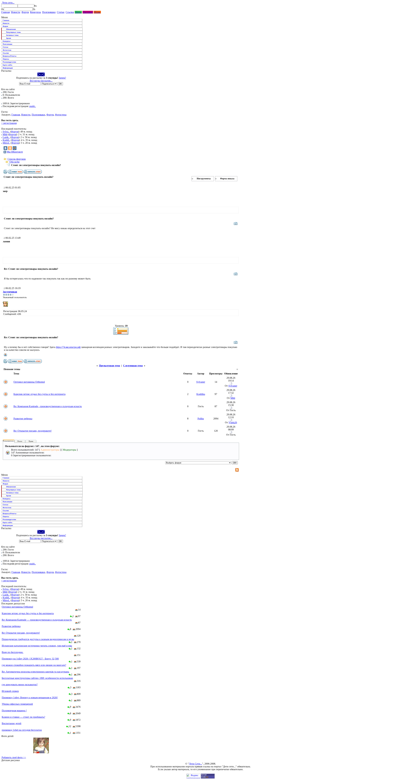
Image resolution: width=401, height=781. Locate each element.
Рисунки (87, 12)
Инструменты (204, 178)
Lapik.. (6, 137)
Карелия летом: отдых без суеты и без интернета (39, 394)
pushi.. (32, 106)
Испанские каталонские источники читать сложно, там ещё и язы (37, 645)
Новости (15, 12)
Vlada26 (233, 422)
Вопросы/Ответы (9, 56)
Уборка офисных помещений (17, 704)
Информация (8, 68)
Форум (25, 12)
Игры (97, 12)
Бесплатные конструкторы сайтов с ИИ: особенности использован (37, 678)
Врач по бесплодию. (12, 652)
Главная (5, 12)
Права (31, 441)
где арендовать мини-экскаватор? (20, 684)
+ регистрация (9, 123)
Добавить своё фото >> (13, 757)
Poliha (201, 418)
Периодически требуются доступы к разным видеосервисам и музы (38, 639)
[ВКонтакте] (5, 148)
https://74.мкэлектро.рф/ (68, 347)
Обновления (11, 29)
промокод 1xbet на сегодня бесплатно (22, 730)
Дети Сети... (195, 763)
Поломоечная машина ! (14, 710)
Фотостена (7, 50)
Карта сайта (7, 65)
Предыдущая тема (109, 365)
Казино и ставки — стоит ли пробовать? (23, 717)
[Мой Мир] (14, 148)
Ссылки (70, 12)
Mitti (5, 134)
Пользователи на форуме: (12, 441)
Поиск (19, 441)
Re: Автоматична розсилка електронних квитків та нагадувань (35, 671)
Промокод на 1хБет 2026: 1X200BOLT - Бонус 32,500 (30, 658)
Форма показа (227, 178)
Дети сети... (7, 2)
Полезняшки (49, 12)
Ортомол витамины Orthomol (29, 382)
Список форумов (17, 159)
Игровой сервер (10, 691)
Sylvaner (200, 382)
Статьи (60, 12)
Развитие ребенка (22, 418)
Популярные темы (13, 32)
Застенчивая (10, 291)
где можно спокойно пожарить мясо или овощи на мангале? (34, 665)
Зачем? (62, 77)
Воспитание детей (11, 723)
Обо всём (14, 161)
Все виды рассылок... (41, 80)
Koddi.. (6, 140)
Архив (8, 38)
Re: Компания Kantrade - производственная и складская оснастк (47, 406)
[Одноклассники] (10, 148)
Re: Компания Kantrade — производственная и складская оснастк (37, 619)
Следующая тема (133, 365)
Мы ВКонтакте (15, 151)
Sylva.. (6, 131)
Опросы (6, 59)
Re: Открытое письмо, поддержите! (32, 430)
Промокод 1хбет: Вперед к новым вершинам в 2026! (30, 697)
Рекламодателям (9, 62)
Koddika (200, 394)
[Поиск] (2, 9)
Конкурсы (35, 12)
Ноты (78, 12)
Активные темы (12, 35)
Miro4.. (6, 143)
